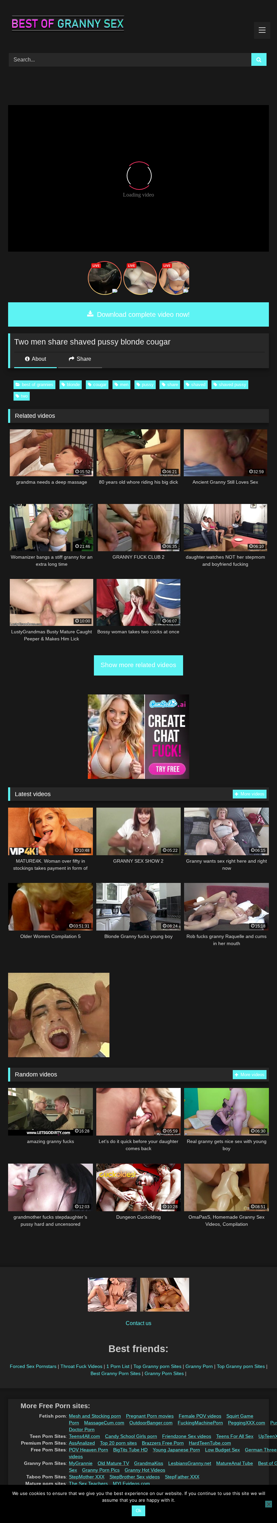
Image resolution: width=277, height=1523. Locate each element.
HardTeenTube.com (210, 1443)
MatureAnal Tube (234, 1463)
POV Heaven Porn (88, 1449)
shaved (198, 384)
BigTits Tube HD (130, 1449)
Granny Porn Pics (101, 1470)
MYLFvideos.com (131, 1483)
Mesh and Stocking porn (95, 1416)
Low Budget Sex (222, 1449)
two (24, 396)
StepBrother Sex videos (134, 1476)
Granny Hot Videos (145, 1470)
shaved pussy (232, 384)
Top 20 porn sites (118, 1443)
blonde (73, 384)
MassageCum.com (104, 1422)
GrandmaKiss (148, 1463)
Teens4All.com (84, 1436)
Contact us (138, 1323)
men (124, 384)
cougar (99, 384)
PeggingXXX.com (246, 1422)
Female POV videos (200, 1416)
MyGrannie (81, 1463)
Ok (139, 1510)
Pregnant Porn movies (150, 1416)
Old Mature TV (113, 1463)
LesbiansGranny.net (189, 1463)
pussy (148, 384)
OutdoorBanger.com (151, 1422)
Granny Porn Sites (164, 1373)
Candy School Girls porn (131, 1436)
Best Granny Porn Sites (116, 1373)
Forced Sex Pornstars (33, 1366)
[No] (268, 1504)
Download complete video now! (142, 314)
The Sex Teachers (88, 1483)
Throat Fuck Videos (81, 1366)
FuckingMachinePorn (200, 1422)
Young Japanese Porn (176, 1449)
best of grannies (37, 384)
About (38, 359)
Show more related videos (138, 664)
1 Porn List (117, 1366)
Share (83, 359)
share (172, 384)
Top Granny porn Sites (157, 1366)
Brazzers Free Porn (163, 1443)
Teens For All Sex (234, 1436)
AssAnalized (82, 1443)
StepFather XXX (182, 1476)
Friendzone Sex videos (186, 1436)
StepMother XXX (86, 1476)
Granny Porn (199, 1366)
